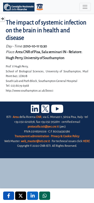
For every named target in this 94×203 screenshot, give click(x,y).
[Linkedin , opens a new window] (32, 196)
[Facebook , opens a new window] (8, 196)
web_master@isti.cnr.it (35, 141)
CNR (39, 116)
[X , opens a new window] (20, 196)
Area (16, 116)
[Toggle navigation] (85, 7)
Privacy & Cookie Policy (65, 136)
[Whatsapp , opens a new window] (44, 196)
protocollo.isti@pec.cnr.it (43, 126)
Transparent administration (32, 136)
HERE (86, 141)
